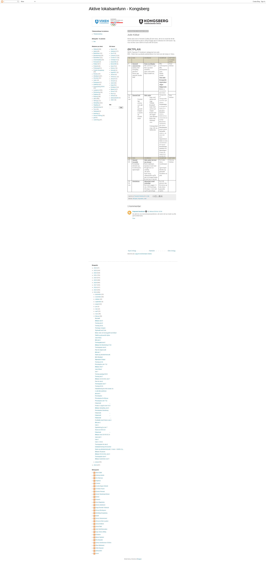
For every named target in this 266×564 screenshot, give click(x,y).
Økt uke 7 (97, 352)
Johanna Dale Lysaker (102, 521)
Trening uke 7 (99, 376)
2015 (95, 290)
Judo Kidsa (98, 337)
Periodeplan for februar (101, 398)
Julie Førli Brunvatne (101, 529)
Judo (145, 198)
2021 (95, 275)
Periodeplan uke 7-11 (101, 364)
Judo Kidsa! (98, 369)
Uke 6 (96, 425)
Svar (133, 218)
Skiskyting (96, 103)
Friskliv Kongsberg (99, 70)
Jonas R (113, 78)
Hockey (96, 74)
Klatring (96, 84)
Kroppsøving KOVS (99, 86)
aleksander (99, 550)
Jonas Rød (99, 526)
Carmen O (114, 55)
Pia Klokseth (99, 540)
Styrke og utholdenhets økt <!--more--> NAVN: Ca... (109, 449)
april (96, 311)
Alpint (95, 51)
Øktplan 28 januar (100, 451)
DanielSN (113, 62)
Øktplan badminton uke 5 (102, 459)
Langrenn (96, 90)
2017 (95, 285)
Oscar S (113, 91)
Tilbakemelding (98, 34)
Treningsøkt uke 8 (100, 342)
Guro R (113, 66)
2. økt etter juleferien (101, 391)
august (97, 304)
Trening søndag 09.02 (101, 374)
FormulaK (96, 62)
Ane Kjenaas (99, 478)
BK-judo (135, 198)
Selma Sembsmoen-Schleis (103, 542)
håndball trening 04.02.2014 (103, 447)
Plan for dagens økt (100, 350)
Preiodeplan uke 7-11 (101, 400)
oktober (97, 299)
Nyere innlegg (132, 251)
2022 (95, 273)
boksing (96, 113)
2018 (95, 282)
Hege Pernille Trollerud (102, 507)
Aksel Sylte (99, 472)
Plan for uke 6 (99, 381)
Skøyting (96, 105)
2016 (95, 287)
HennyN (113, 70)
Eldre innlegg (171, 251)
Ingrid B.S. (114, 72)
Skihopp (96, 100)
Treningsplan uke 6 (100, 456)
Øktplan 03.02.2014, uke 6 (102, 454)
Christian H (114, 60)
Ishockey (96, 78)
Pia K (112, 93)
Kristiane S (114, 87)
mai (96, 309)
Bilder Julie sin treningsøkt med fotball (105, 333)
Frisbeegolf (97, 68)
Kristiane (98, 534)
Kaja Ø (113, 85)
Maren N (113, 89)
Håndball (96, 76)
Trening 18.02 (99, 325)
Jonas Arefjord (100, 524)
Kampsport (97, 82)
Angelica (98, 480)
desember (98, 294)
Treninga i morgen (100, 328)
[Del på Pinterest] (162, 196)
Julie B (113, 83)
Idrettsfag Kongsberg (101, 513)
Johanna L (114, 76)
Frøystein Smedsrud (138, 211)
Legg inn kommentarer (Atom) (143, 254)
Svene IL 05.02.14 (100, 430)
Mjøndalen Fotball (100, 359)
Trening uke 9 (99, 323)
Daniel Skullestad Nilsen (103, 494)
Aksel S (113, 49)
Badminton (97, 53)
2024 (95, 268)
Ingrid (97, 515)
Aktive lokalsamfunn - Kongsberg (119, 8)
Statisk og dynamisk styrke (102, 335)
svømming (96, 120)
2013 (95, 465)
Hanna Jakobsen (100, 505)
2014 (95, 292)
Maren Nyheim (100, 537)
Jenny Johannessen (101, 518)
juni (96, 306)
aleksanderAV (115, 98)
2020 (95, 277)
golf (95, 117)
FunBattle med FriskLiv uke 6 (103, 420)
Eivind (97, 497)
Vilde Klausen (99, 548)
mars (96, 314)
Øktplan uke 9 (99, 320)
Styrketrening (97, 107)
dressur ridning (98, 115)
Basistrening (97, 55)
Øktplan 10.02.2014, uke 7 (102, 379)
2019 (95, 280)
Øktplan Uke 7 (99, 367)
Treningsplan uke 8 (100, 347)
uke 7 (96, 371)
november (98, 297)
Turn (95, 109)
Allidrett (96, 49)
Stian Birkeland (100, 545)
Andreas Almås (100, 475)
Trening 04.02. (99, 386)
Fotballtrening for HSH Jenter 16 (104, 388)
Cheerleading (97, 60)
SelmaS (113, 95)
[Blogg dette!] (156, 196)
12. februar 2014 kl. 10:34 (155, 211)
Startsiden (152, 251)
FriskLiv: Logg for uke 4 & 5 (102, 405)
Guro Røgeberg (100, 502)
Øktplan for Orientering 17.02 (103, 345)
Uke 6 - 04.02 (99, 442)
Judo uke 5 (98, 437)
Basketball (96, 57)
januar (97, 462)
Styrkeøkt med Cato (100, 330)
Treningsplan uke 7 (100, 383)
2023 (95, 270)
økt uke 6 (97, 393)
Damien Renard (100, 491)
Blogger (139, 559)
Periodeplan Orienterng (101, 410)
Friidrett (96, 66)
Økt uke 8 (97, 340)
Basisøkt (97, 318)
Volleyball (96, 111)
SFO (95, 98)
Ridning (96, 96)
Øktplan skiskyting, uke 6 (102, 408)
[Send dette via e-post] (154, 196)
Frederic (98, 499)
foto (95, 41)
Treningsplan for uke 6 (101, 444)
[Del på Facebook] (160, 196)
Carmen (98, 483)
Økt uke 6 (97, 422)
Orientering (97, 92)
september (98, 301)
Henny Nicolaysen (101, 510)
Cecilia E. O (114, 57)
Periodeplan (98, 396)
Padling (96, 94)
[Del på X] (158, 196)
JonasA (113, 81)
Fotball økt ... (102, 403)
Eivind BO (113, 64)
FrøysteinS (140, 198)
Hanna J (113, 68)
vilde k (112, 100)
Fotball (95, 64)
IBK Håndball (99, 357)
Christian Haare (100, 488)
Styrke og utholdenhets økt (102, 354)
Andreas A (114, 51)
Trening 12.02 (99, 362)
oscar (97, 553)
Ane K (112, 53)
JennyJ (113, 74)
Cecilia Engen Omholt (102, 486)
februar (97, 316)
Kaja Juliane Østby (101, 532)
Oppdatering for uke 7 (101, 427)
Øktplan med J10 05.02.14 (102, 434)
